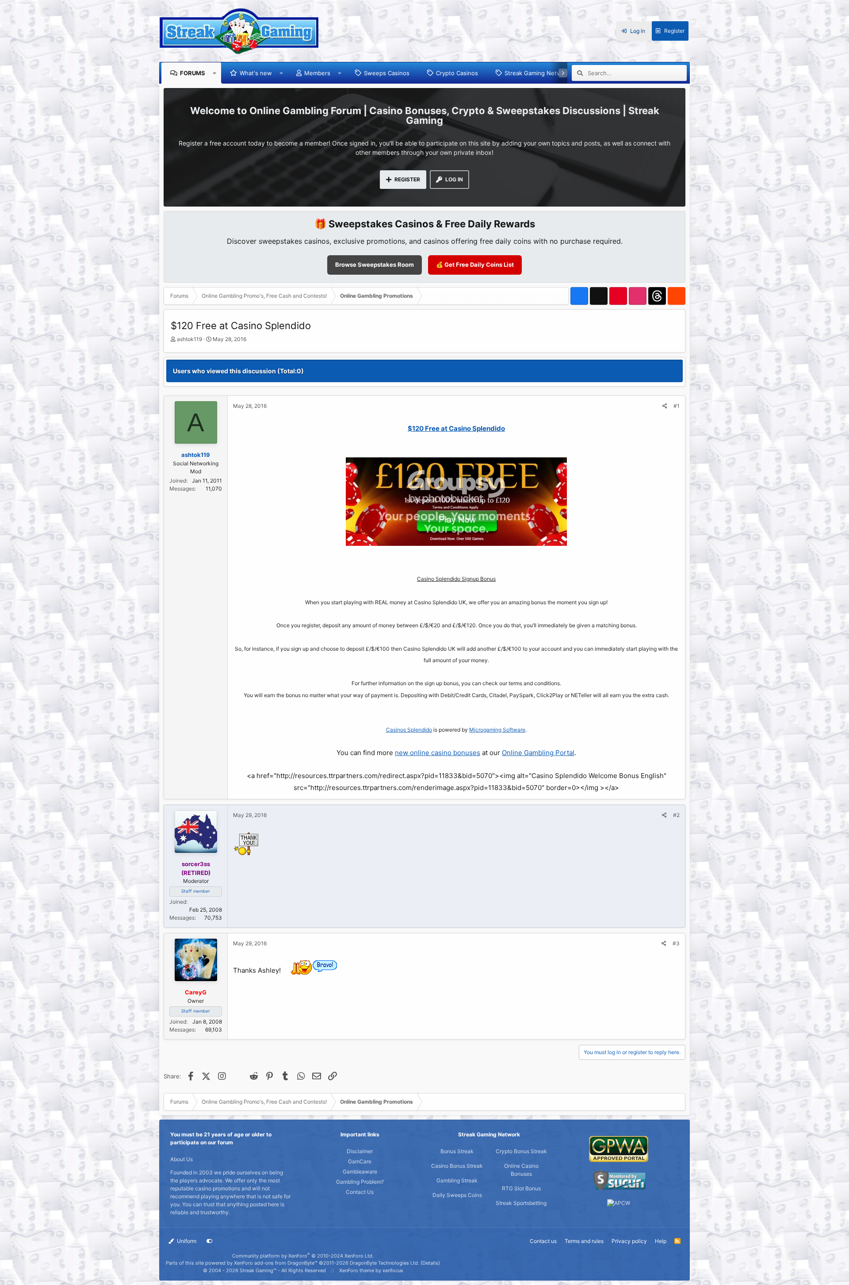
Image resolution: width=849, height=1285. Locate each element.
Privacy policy (629, 1241)
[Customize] (210, 1241)
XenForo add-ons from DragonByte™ (275, 1263)
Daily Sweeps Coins (457, 1195)
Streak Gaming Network (537, 73)
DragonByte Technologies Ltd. (384, 1263)
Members (317, 73)
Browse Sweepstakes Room (374, 264)
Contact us (543, 1241)
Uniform (186, 1241)
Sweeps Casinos (386, 73)
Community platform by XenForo (303, 1256)
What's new (256, 73)
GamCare (359, 1161)
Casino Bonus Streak (457, 1165)
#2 (676, 815)
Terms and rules (584, 1241)
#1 (676, 406)
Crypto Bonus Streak (521, 1151)
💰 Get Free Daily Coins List (475, 264)
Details (430, 1263)
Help (660, 1241)
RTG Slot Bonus (521, 1188)
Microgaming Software (497, 729)
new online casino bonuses (437, 752)
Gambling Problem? (360, 1181)
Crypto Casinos (457, 73)
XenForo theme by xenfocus (371, 1270)
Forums (192, 73)
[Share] (664, 406)
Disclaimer (360, 1151)
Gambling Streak (457, 1180)
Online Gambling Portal (538, 752)
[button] (214, 73)
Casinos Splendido (409, 729)
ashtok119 (189, 339)
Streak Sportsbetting (521, 1203)
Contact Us (360, 1192)
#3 (676, 943)
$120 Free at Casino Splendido (456, 428)
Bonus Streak (457, 1151)
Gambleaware (360, 1171)
